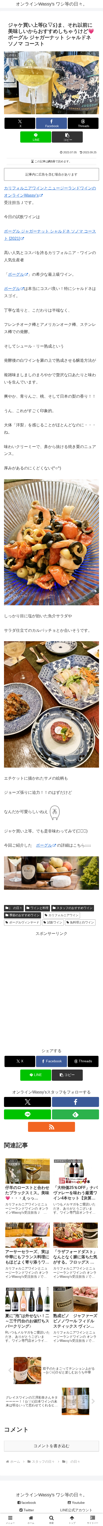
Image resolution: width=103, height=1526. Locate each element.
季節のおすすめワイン (25, 915)
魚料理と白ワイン (82, 922)
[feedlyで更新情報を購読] (75, 1114)
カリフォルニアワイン (63, 915)
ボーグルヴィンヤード (24, 922)
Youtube (78, 1503)
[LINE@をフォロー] (27, 1114)
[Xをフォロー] (27, 1102)
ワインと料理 (39, 908)
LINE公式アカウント (76, 1510)
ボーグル (16, 274)
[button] (67, 137)
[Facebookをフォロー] (75, 1102)
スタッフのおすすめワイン (74, 908)
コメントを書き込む (52, 1446)
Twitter (28, 1510)
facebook (28, 1503)
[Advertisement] (51, 988)
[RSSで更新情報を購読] (51, 1127)
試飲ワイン (54, 922)
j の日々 (16, 908)
